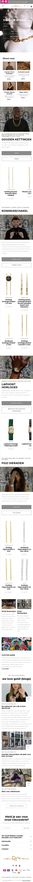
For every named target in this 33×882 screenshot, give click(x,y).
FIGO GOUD (16, 507)
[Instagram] (16, 865)
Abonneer (26, 828)
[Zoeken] (28, 6)
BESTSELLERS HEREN (16, 36)
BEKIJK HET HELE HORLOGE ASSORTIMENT (16, 410)
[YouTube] (19, 865)
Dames (16, 153)
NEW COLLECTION (16, 31)
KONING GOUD (16, 259)
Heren (16, 159)
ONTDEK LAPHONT (16, 403)
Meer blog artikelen (16, 806)
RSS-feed (28, 877)
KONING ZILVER (16, 265)
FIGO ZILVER (16, 513)
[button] (3, 6)
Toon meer (5, 669)
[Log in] (24, 6)
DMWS (23, 877)
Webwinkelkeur (26, 880)
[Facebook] (13, 865)
